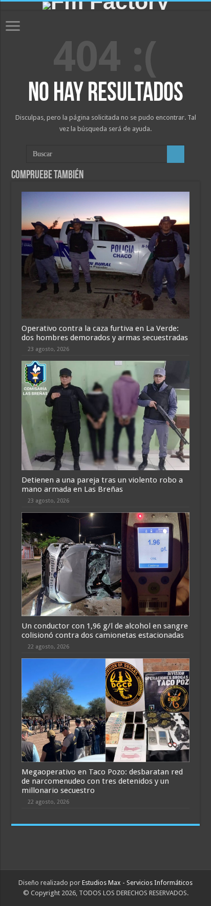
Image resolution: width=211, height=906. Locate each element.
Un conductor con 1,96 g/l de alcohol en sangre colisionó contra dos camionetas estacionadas (105, 630)
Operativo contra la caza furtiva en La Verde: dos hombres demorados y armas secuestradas (105, 333)
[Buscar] (175, 154)
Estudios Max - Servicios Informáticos (137, 882)
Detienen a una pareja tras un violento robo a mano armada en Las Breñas (102, 484)
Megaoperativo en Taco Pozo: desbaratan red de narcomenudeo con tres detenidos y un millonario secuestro (102, 781)
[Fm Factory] (105, 6)
